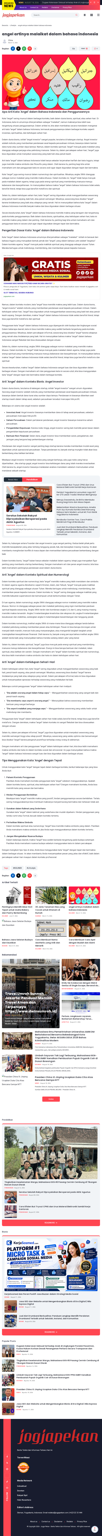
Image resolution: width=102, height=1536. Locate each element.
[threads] (7, 1475)
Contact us (46, 1522)
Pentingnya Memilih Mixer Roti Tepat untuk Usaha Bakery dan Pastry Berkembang (17, 909)
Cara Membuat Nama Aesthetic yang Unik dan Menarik (47, 942)
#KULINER (17, 868)
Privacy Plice (67, 7)
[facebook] (13, 48)
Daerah (38, 916)
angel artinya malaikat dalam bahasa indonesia (84, 908)
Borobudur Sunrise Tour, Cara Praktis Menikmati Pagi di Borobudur (74, 520)
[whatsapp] (24, 48)
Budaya (4, 946)
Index (51, 1099)
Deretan (20, 1491)
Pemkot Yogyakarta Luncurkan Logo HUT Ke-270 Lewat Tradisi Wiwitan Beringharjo (77, 493)
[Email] (29, 48)
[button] (83, 58)
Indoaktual (21, 1486)
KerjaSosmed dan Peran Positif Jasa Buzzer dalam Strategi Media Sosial (41, 1294)
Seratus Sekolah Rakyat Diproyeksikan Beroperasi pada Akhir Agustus (26, 519)
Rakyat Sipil (22, 1495)
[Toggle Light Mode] (84, 15)
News (37, 1083)
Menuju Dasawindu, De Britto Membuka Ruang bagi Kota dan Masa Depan (75, 501)
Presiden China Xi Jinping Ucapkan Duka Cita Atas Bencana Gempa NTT (64, 1079)
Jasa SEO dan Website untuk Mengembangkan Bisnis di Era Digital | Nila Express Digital (55, 1302)
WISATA (7, 1015)
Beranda (5, 25)
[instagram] (7, 1469)
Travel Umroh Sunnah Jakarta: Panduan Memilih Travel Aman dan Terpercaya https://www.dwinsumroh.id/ (31, 1002)
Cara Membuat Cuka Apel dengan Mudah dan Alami (82, 941)
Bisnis (6, 1297)
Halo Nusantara (24, 1500)
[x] (18, 48)
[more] (35, 48)
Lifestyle (13, 25)
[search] (76, 15)
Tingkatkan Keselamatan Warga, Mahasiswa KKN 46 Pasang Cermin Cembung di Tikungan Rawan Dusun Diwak (50, 1183)
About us (33, 1522)
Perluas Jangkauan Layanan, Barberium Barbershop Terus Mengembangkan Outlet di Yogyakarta (76, 1017)
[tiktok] (7, 1481)
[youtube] (7, 1487)
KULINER (5, 916)
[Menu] (91, 15)
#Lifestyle (31, 868)
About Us (23, 7)
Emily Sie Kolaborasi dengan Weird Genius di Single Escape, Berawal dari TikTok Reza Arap (80, 984)
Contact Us (34, 7)
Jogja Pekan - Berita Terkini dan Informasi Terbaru (58, 1526)
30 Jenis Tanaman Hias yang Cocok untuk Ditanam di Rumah (50, 909)
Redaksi (45, 7)
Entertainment (67, 989)
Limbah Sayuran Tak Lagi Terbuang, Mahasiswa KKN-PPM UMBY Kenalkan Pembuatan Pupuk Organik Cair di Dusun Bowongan (66, 1058)
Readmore (50, 1223)
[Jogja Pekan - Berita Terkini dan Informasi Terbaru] (13, 15)
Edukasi (38, 1064)
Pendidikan (32, 479)
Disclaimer (55, 7)
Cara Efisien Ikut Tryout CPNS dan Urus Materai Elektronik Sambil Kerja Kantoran (76, 486)
